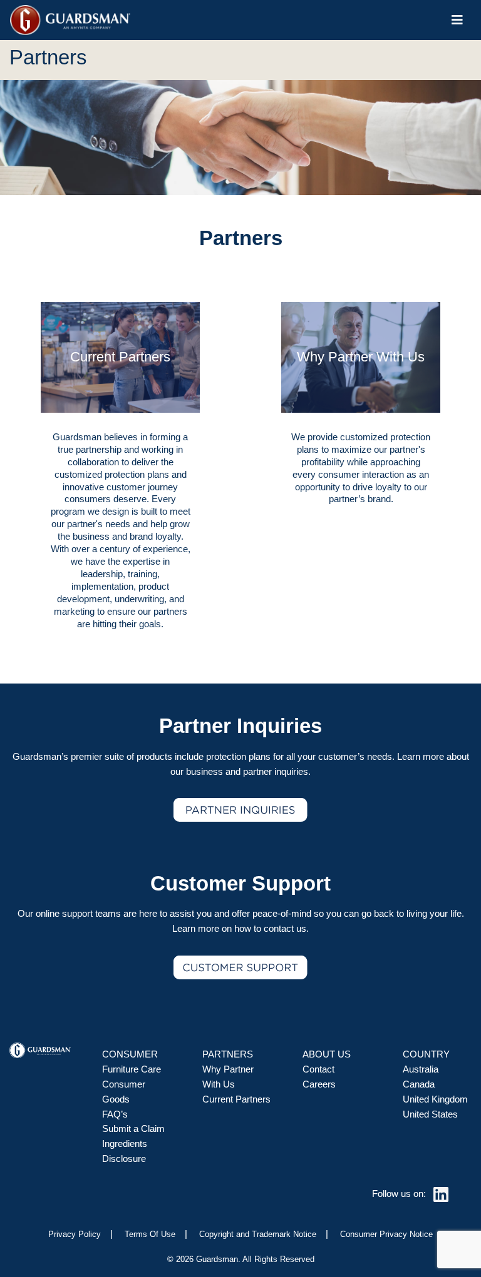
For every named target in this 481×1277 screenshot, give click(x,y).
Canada (419, 1084)
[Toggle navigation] (457, 20)
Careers (319, 1084)
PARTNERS (227, 1054)
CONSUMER (130, 1054)
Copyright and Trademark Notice (257, 1234)
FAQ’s (115, 1114)
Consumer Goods (123, 1091)
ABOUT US (327, 1054)
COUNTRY (426, 1054)
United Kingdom (435, 1099)
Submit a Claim (133, 1129)
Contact (318, 1069)
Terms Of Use (150, 1234)
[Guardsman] (70, 20)
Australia (420, 1069)
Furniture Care (131, 1069)
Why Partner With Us (228, 1076)
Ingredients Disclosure (124, 1151)
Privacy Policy (74, 1234)
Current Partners (236, 1099)
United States (430, 1114)
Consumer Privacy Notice (386, 1234)
